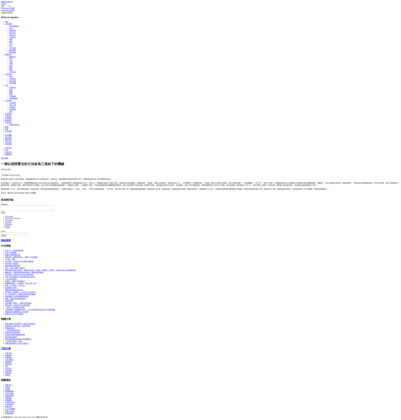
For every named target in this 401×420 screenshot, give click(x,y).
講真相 (7, 375)
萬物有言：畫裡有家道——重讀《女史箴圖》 (21, 257)
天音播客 (8, 144)
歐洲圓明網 (9, 391)
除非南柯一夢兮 (11, 288)
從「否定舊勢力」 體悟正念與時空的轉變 (20, 294)
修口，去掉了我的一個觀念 (15, 268)
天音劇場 (12, 96)
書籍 (6, 129)
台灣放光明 (9, 404)
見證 (11, 76)
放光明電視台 (10, 402)
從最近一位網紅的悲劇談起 (15, 281)
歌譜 (11, 94)
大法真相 (8, 74)
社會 (11, 28)
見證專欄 (12, 83)
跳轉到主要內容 (7, 2)
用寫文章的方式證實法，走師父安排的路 (20, 324)
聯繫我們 (8, 139)
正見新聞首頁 (14, 26)
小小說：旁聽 (10, 259)
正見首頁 (8, 148)
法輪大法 (8, 385)
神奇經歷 (8, 364)
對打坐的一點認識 (11, 264)
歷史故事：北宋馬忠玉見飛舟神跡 (17, 305)
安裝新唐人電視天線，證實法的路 (17, 326)
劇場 (6, 127)
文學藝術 (8, 118)
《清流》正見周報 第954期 (15, 307)
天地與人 (12, 107)
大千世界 (12, 48)
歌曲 (11, 90)
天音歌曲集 (13, 98)
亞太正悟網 (9, 393)
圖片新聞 (12, 50)
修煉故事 (8, 355)
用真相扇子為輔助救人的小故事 (16, 312)
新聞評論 (12, 30)
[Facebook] (9, 216)
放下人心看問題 (11, 253)
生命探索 (8, 114)
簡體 (6, 158)
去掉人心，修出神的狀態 (14, 250)
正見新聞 (8, 24)
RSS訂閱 (8, 142)
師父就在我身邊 (11, 337)
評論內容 (4, 204)
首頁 (6, 22)
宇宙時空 (8, 122)
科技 (11, 65)
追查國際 (8, 400)
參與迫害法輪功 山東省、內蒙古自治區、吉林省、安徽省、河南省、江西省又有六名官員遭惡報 (40, 270)
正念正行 (8, 368)
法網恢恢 (8, 398)
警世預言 (8, 120)
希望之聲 (8, 407)
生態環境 (12, 109)
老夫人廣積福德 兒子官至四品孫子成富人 (20, 277)
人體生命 (12, 37)
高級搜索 (6, 240)
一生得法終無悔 (11, 279)
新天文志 (12, 33)
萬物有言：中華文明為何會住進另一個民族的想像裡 (24, 272)
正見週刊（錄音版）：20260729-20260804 (20, 292)
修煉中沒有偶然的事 (12, 255)
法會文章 (8, 353)
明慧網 (7, 387)
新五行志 (12, 35)
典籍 (11, 70)
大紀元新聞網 (10, 409)
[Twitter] (8, 222)
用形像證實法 (10, 328)
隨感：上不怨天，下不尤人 (15, 285)
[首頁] (3, 4)
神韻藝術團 (9, 413)
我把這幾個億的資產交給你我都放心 (18, 339)
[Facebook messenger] (12, 218)
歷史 (11, 59)
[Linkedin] (9, 220)
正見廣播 (8, 131)
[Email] (8, 226)
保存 (3, 212)
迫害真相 (8, 371)
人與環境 (8, 101)
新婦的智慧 (9, 301)
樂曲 (11, 92)
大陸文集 (12, 79)
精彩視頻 (12, 52)
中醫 (11, 63)
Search (3, 231)
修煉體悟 (8, 154)
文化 (11, 44)
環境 (11, 39)
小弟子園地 (9, 360)
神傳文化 (8, 55)
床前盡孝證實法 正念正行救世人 (17, 343)
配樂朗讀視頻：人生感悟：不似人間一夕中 (21, 283)
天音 (6, 85)
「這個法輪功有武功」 (13, 330)
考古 (11, 46)
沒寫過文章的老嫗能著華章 (15, 335)
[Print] (7, 228)
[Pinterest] (8, 224)
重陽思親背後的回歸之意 (14, 290)
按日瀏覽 (8, 135)
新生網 (7, 389)
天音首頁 (12, 87)
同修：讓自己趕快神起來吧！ (16, 299)
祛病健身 (8, 357)
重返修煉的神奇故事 (12, 266)
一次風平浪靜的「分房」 (14, 341)
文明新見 (8, 116)
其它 (11, 111)
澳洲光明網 (9, 396)
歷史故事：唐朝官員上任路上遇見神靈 (19, 274)
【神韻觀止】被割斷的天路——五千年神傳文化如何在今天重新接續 (30, 310)
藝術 (11, 41)
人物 (11, 61)
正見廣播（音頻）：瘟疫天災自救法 (18, 303)
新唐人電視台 (10, 411)
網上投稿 (8, 137)
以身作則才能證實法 (12, 332)
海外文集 (12, 81)
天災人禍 (12, 105)
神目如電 (8, 373)
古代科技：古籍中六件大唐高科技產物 (19, 261)
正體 (2, 158)
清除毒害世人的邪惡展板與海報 (16, 296)
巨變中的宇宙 (14, 125)
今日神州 (12, 72)
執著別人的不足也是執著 (14, 314)
